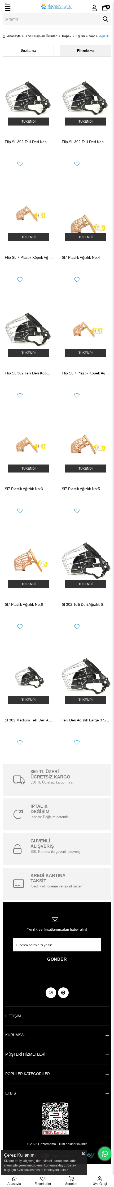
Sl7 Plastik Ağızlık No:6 (24, 604)
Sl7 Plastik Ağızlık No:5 (81, 489)
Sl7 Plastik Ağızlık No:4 (81, 257)
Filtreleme (86, 51)
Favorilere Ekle (20, 164)
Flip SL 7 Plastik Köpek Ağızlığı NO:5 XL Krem (85, 373)
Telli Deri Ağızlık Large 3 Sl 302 (85, 720)
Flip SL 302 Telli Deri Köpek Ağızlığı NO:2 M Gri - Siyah (28, 373)
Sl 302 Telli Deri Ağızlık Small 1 (85, 604)
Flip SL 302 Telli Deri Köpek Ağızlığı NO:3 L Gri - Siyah (85, 142)
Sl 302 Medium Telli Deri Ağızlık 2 (28, 720)
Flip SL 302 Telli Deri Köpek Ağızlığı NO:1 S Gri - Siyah (28, 142)
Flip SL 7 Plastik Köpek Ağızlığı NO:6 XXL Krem (28, 257)
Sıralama (28, 50)
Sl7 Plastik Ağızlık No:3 (24, 489)
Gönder (57, 959)
